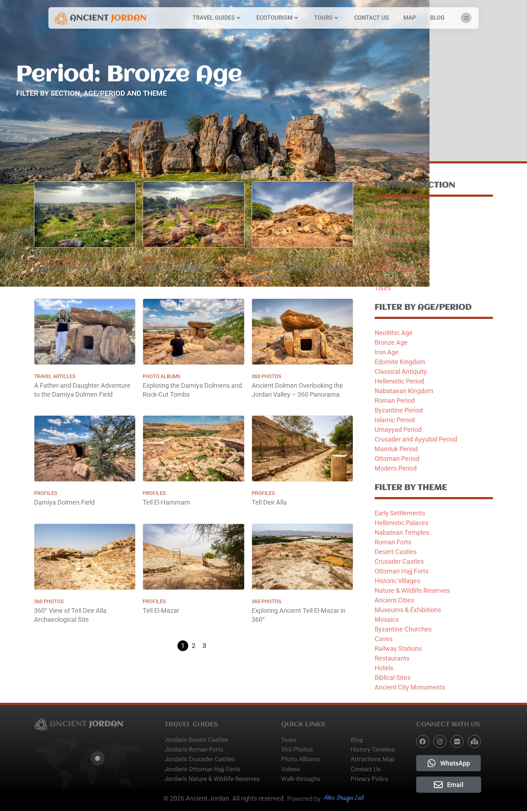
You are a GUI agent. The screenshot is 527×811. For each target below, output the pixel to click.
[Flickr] (457, 741)
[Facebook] (422, 741)
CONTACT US (371, 17)
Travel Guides (52, 259)
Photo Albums (161, 376)
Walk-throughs (163, 259)
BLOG (437, 17)
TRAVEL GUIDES (214, 17)
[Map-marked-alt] (474, 741)
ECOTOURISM (274, 17)
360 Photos (266, 376)
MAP (409, 17)
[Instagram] (439, 741)
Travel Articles (54, 376)
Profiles (45, 493)
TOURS (323, 17)
